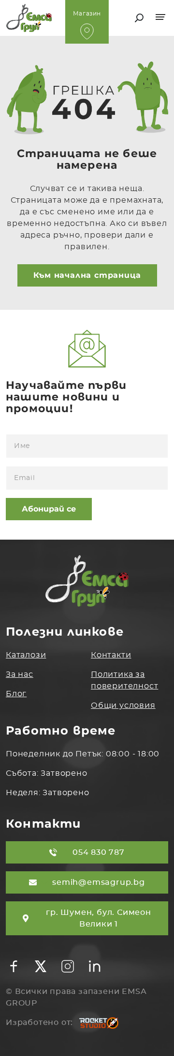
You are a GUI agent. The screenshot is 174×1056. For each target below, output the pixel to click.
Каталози (26, 655)
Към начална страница (87, 275)
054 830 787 (98, 852)
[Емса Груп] (44, 18)
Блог (16, 694)
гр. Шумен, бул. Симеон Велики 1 (98, 918)
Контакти (111, 655)
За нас (19, 674)
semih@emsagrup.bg (98, 882)
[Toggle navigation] (162, 18)
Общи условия (123, 705)
